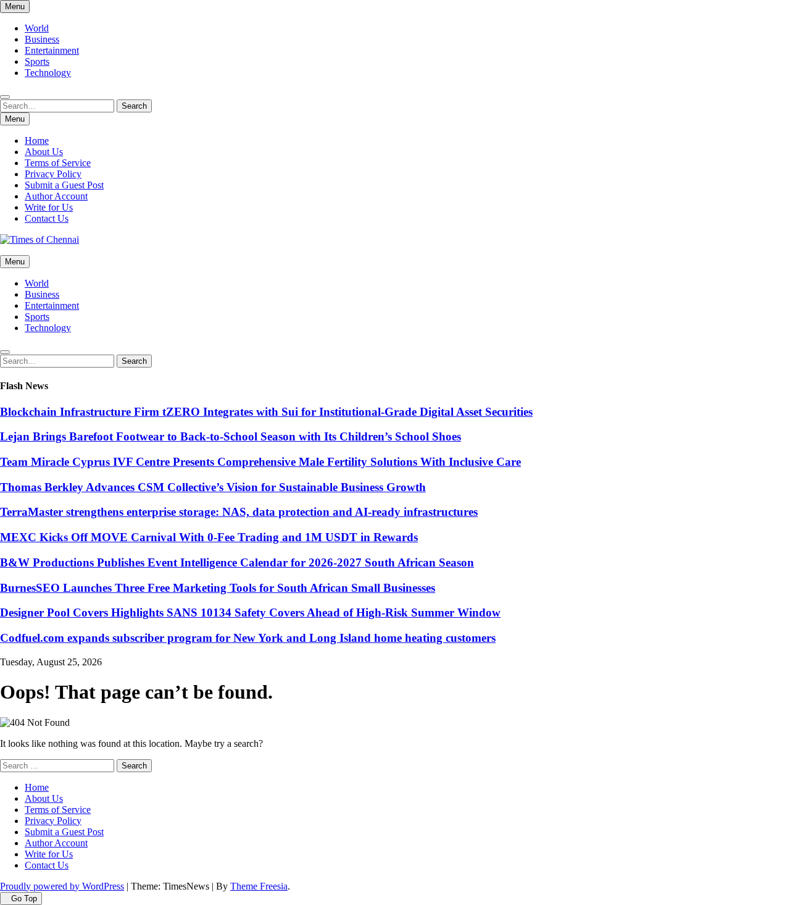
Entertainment (52, 50)
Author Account (56, 196)
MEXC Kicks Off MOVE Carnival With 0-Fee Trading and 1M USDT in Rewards (209, 537)
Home (37, 140)
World (37, 28)
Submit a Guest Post (64, 185)
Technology (48, 72)
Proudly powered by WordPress (62, 886)
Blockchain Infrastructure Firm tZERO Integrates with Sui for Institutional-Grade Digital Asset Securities (266, 411)
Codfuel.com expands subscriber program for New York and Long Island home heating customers (248, 637)
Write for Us (49, 207)
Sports (37, 61)
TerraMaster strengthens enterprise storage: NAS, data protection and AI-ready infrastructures (239, 511)
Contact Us (47, 218)
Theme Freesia (259, 886)
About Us (44, 151)
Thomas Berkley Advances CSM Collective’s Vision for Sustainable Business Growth (213, 487)
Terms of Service (58, 163)
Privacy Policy (53, 174)
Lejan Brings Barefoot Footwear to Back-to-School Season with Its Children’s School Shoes (230, 436)
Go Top (24, 898)
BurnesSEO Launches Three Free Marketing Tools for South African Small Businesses (217, 587)
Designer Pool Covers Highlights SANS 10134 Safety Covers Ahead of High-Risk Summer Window (250, 612)
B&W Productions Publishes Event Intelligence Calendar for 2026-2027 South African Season (237, 562)
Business (42, 39)
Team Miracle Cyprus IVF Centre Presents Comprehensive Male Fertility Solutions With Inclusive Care (260, 461)
